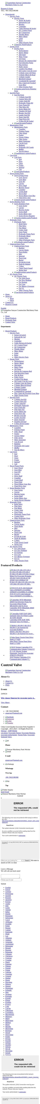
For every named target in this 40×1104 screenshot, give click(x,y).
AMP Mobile (12, 731)
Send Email (5, 792)
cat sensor (4, 733)
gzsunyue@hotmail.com (13, 713)
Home (7, 316)
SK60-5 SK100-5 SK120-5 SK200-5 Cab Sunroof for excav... (22, 633)
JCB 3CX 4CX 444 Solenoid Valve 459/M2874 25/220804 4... (21, 595)
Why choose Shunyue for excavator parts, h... (18, 698)
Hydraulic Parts (10, 320)
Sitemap (4, 731)
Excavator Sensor (15, 733)
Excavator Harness (28, 733)
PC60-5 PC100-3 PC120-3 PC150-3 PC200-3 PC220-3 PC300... (22, 583)
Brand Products (10, 318)
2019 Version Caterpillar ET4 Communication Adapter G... (20, 658)
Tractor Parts (22, 735)
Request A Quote (7, 9)
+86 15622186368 (11, 777)
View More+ (5, 702)
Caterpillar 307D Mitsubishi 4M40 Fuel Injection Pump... (22, 609)
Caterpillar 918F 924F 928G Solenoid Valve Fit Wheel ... (20, 621)
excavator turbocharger (9, 735)
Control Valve (10, 322)
